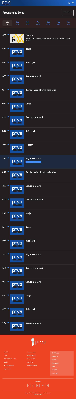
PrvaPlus (55, 356)
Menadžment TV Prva (10, 358)
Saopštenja (30, 362)
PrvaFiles (55, 373)
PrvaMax (54, 360)
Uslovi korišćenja (31, 355)
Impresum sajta (31, 352)
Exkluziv (29, 35)
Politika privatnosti (32, 365)
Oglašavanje (7, 369)
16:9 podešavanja (9, 365)
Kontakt (6, 352)
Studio (6, 362)
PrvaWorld (55, 363)
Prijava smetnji (31, 358)
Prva (5, 355)
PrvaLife (54, 370)
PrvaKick (54, 366)
